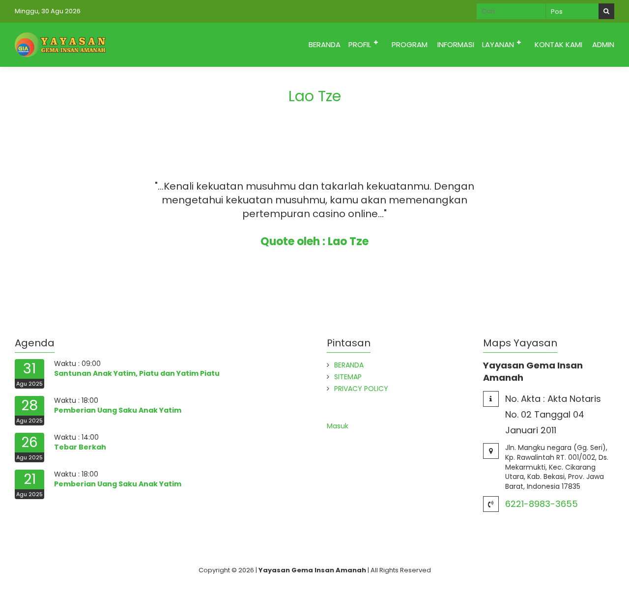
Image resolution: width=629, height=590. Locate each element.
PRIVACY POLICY (361, 388)
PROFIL (359, 44)
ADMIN (603, 44)
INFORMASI (455, 44)
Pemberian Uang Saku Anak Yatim (117, 410)
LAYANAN (498, 44)
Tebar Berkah (80, 447)
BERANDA (325, 44)
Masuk (337, 426)
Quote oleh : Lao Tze (314, 241)
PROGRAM (410, 44)
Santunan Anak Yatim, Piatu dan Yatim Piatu (137, 373)
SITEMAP (348, 377)
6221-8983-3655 (541, 504)
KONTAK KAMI (558, 44)
